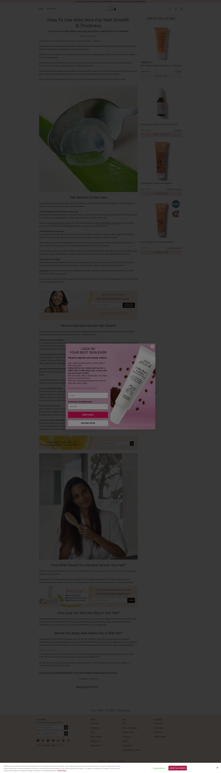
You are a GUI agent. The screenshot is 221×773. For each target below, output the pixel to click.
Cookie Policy (61, 771)
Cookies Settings (159, 768)
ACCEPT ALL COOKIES (178, 768)
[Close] (217, 767)
